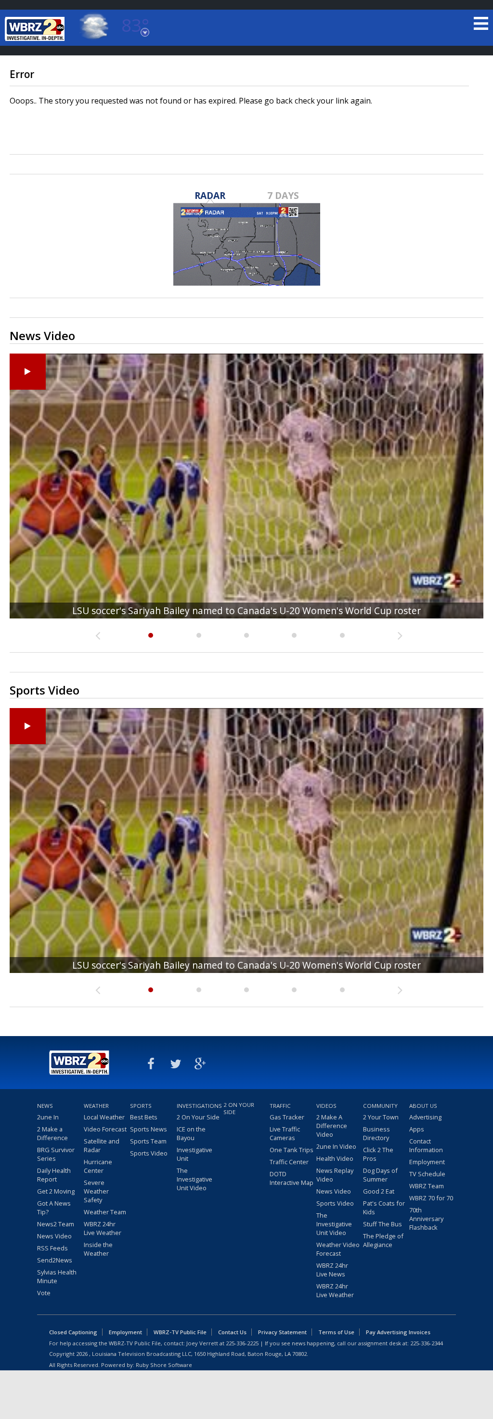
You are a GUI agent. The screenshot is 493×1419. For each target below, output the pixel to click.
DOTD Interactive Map (291, 1178)
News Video (54, 1236)
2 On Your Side (198, 1117)
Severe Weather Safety (96, 1191)
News (45, 1105)
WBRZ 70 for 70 (431, 1198)
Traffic (280, 1105)
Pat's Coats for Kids (384, 1207)
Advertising (425, 1117)
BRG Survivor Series (56, 1154)
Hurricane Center (98, 1166)
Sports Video (149, 1153)
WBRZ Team (426, 1186)
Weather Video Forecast (338, 1249)
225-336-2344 (426, 1343)
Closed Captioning (73, 1332)
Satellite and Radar (101, 1145)
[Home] (36, 29)
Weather (96, 1105)
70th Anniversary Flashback (426, 1219)
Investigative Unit (194, 1154)
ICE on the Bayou (191, 1133)
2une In (48, 1117)
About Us (423, 1105)
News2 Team (55, 1224)
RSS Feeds (52, 1248)
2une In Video (336, 1146)
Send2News (54, 1260)
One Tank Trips (291, 1149)
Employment (427, 1161)
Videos (326, 1105)
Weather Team (105, 1212)
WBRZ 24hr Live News (332, 1269)
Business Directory (376, 1133)
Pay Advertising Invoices (398, 1332)
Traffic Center (289, 1161)
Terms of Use (336, 1332)
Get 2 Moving (56, 1191)
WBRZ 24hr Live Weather (102, 1228)
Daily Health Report (54, 1174)
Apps (416, 1129)
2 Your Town (381, 1117)
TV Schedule (427, 1173)
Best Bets (143, 1117)
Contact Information (426, 1145)
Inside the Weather (98, 1249)
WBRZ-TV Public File (180, 1332)
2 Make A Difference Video (331, 1126)
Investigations (199, 1105)
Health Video (334, 1158)
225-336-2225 (242, 1343)
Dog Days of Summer (380, 1174)
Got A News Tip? (54, 1207)
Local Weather (104, 1117)
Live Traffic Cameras (285, 1133)
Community (380, 1105)
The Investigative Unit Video (194, 1179)
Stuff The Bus (382, 1224)
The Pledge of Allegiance (383, 1240)
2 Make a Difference (52, 1133)
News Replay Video (334, 1174)
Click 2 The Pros (378, 1154)
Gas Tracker (287, 1117)
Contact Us (232, 1332)
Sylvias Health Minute (57, 1276)
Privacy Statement (282, 1332)
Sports (141, 1105)
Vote (44, 1292)
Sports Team (148, 1141)
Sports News (148, 1129)
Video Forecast (105, 1129)
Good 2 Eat (378, 1191)
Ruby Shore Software (164, 1364)
